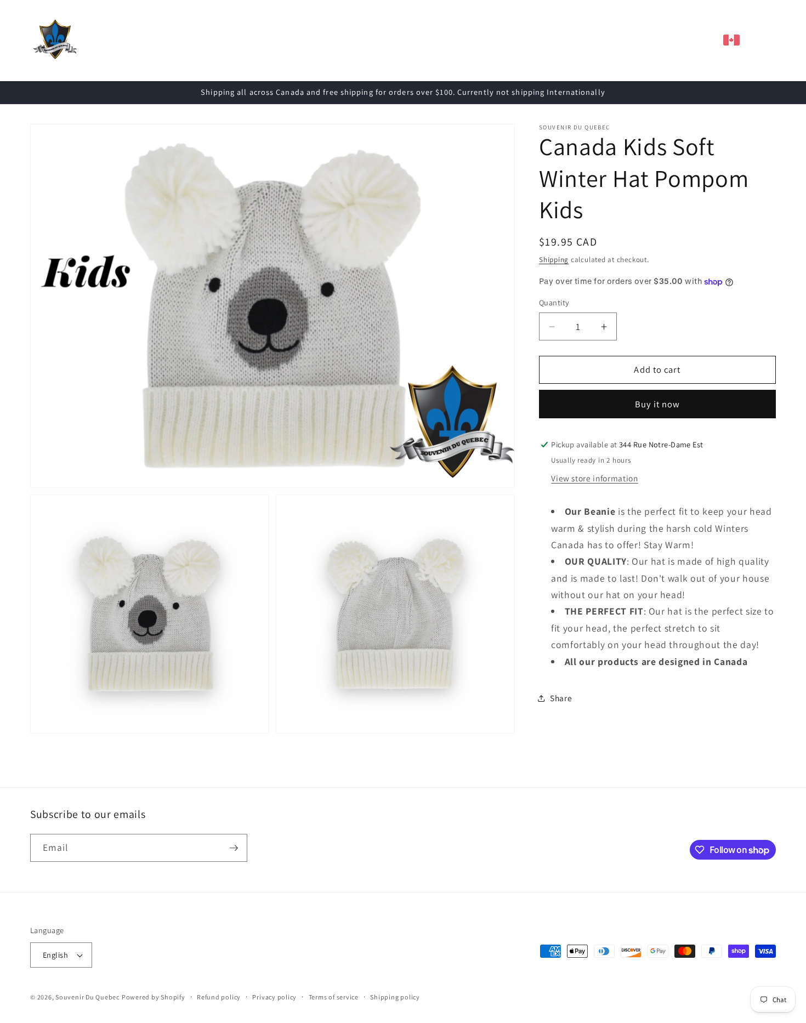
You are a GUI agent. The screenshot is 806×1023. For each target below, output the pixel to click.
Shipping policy (395, 997)
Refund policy (219, 997)
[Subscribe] (233, 848)
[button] (223, 40)
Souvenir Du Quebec (87, 997)
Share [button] (561, 697)
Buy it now (657, 404)
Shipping (554, 259)
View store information (594, 478)
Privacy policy (274, 997)
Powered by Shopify (153, 997)
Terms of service (334, 997)
